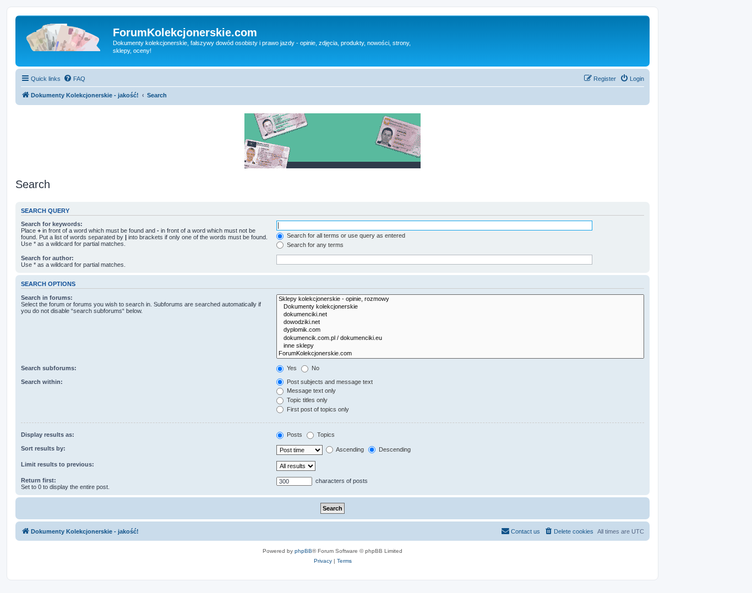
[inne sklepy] (460, 346)
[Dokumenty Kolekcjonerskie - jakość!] (65, 35)
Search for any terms (314, 244)
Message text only (310, 390)
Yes (291, 368)
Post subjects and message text (329, 381)
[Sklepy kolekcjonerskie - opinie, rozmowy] (460, 299)
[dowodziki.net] (460, 322)
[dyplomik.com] (460, 330)
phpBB (303, 551)
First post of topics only (317, 409)
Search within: (42, 381)
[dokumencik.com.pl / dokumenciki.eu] (460, 338)
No (314, 368)
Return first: (38, 480)
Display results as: (47, 434)
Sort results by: (43, 448)
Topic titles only (306, 400)
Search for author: (47, 258)
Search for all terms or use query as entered (345, 235)
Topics (325, 434)
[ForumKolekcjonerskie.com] (460, 354)
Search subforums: (49, 368)
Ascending (349, 449)
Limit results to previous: (57, 464)
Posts (293, 434)
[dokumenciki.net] (460, 315)
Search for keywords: (52, 224)
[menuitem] (74, 78)
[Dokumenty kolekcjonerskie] (460, 307)
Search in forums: (47, 297)
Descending (394, 449)
